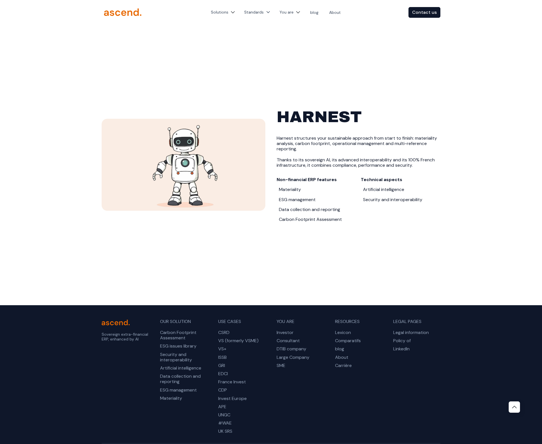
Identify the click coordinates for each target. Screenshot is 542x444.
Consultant (288, 341)
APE (222, 407)
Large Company (293, 357)
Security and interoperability (176, 357)
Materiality (171, 398)
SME (281, 365)
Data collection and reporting (180, 378)
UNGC (224, 415)
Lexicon (343, 332)
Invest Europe (232, 398)
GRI (221, 365)
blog (314, 12)
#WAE (225, 423)
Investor (285, 332)
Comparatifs (348, 340)
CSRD (224, 332)
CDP (222, 390)
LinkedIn (401, 348)
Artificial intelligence (180, 368)
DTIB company (291, 349)
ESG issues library (178, 346)
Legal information (411, 332)
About (335, 12)
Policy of (402, 340)
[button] (223, 12)
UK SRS (225, 431)
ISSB (222, 357)
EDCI (223, 374)
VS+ (222, 349)
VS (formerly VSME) (238, 341)
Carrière (343, 365)
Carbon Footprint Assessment (178, 335)
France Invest (232, 382)
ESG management (178, 390)
